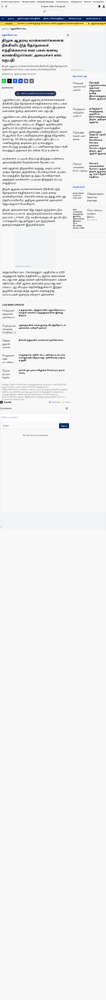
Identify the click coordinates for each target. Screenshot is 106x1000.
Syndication (7, 88)
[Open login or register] (104, 6)
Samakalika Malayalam (45, 2)
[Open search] (6, 6)
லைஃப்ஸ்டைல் (93, 19)
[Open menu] (2, 6)
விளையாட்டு (75, 19)
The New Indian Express (10, 2)
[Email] (26, 81)
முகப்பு (11, 19)
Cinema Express (62, 2)
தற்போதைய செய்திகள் (28, 19)
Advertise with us (23, 266)
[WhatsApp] (4, 81)
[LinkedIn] (20, 81)
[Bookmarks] (99, 6)
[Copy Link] (31, 81)
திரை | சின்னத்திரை (53, 19)
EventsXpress (98, 2)
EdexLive (87, 2)
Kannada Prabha (28, 2)
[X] (9, 81)
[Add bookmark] (68, 35)
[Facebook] (15, 81)
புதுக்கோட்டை (10, 35)
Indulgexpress (76, 2)
